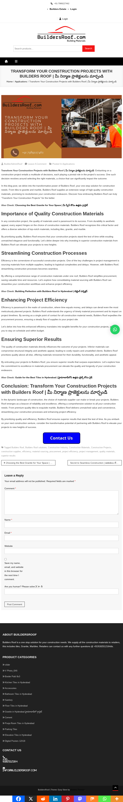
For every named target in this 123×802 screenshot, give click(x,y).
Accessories (10, 688)
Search (88, 48)
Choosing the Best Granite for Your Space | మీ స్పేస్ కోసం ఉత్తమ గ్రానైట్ (51, 205)
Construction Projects (101, 447)
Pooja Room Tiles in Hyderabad (19, 723)
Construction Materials (79, 447)
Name (8, 519)
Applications (68, 164)
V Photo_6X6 (11, 670)
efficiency (26, 451)
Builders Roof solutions (36, 447)
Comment (10, 488)
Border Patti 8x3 (12, 676)
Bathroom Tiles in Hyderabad (18, 694)
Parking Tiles (11, 729)
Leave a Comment (37, 164)
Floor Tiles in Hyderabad (16, 706)
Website (8, 546)
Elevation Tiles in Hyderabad (18, 735)
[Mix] (92, 799)
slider (7, 665)
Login (65, 19)
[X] (31, 799)
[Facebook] (18, 799)
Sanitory (9, 700)
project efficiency (70, 451)
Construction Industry (58, 447)
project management (88, 451)
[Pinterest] (68, 799)
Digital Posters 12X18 (15, 741)
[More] (117, 799)
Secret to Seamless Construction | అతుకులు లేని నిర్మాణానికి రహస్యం (96, 463)
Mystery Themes (77, 790)
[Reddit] (43, 799)
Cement (8, 717)
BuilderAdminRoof (13, 164)
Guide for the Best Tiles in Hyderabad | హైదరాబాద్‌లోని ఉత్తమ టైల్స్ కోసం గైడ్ (53, 377)
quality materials (107, 451)
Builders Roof (18, 447)
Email (8, 533)
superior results (8, 455)
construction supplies (11, 451)
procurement (55, 451)
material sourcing (40, 451)
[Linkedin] (55, 799)
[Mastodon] (80, 799)
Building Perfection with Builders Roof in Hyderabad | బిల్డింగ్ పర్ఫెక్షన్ (51, 291)
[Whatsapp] (104, 799)
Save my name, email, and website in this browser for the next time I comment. (13, 571)
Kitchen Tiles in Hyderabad (17, 682)
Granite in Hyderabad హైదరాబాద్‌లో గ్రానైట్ (23, 711)
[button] (115, 329)
